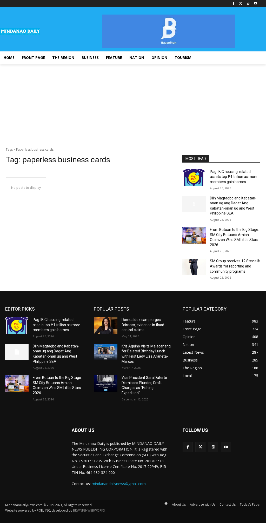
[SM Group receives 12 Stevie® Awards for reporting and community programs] (194, 267)
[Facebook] (234, 4)
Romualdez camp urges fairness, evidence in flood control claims (143, 325)
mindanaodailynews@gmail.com (119, 483)
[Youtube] (255, 4)
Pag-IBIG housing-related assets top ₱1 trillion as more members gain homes (233, 177)
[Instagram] (248, 4)
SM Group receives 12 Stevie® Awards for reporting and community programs (235, 266)
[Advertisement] (133, 102)
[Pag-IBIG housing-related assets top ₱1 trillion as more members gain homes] (194, 177)
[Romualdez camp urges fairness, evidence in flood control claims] (105, 325)
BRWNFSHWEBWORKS (89, 510)
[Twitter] (241, 4)
